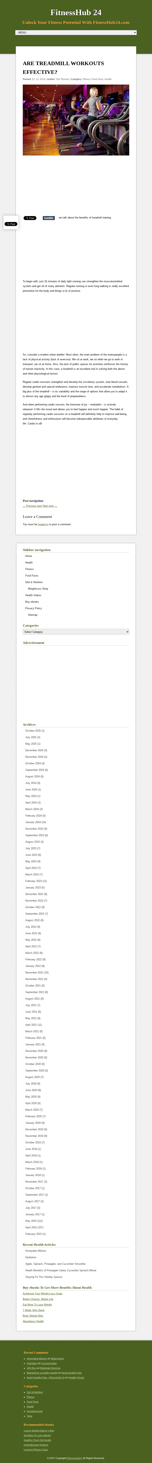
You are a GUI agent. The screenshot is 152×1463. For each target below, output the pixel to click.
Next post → (50, 505)
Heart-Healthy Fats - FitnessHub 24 (46, 1377)
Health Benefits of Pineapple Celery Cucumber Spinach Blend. (61, 1270)
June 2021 (31, 1011)
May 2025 (31, 743)
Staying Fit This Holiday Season (43, 1276)
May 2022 (31, 939)
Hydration (30, 1257)
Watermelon (57, 1358)
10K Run (31, 1368)
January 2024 (33, 822)
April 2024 (31, 802)
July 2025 (30, 737)
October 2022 (33, 907)
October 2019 (33, 1142)
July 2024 (30, 783)
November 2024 (34, 756)
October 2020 (33, 1064)
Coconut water (49, 1363)
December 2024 (34, 750)
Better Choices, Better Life (38, 1299)
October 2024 (33, 763)
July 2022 (30, 926)
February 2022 (33, 959)
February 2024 (33, 815)
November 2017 (34, 1181)
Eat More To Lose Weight (37, 1304)
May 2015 (31, 1220)
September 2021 (34, 992)
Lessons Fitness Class (36, 1449)
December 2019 (34, 1129)
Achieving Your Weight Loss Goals (43, 1293)
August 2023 (32, 841)
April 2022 (31, 946)
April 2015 (31, 1227)
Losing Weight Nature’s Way (39, 1430)
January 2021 (33, 1044)
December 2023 (34, 828)
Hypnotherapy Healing (36, 1445)
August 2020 (32, 1077)
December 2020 (34, 1050)
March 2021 (32, 1031)
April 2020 (31, 1103)
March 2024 (32, 809)
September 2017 (34, 1194)
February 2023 (33, 881)
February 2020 (33, 1116)
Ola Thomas (62, 79)
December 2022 (34, 894)
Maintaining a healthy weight (42, 1373)
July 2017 (30, 1207)
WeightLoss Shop (38, 588)
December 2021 (34, 972)
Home (28, 556)
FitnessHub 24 (76, 12)
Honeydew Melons (35, 1250)
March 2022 (32, 952)
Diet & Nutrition (34, 582)
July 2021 (30, 1005)
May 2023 (31, 861)
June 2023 (31, 854)
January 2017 (33, 1214)
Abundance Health (33, 1321)
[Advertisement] (76, 187)
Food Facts (97, 79)
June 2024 (31, 789)
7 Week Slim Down (34, 1310)
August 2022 (32, 920)
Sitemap (32, 614)
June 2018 (31, 1149)
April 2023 (31, 867)
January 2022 (33, 966)
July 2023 (30, 848)
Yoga (29, 1416)
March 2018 (32, 1162)
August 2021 (32, 998)
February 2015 (33, 1233)
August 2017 (32, 1201)
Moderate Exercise (50, 1368)
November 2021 (34, 979)
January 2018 (33, 1175)
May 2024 (31, 796)
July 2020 (30, 1083)
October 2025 (33, 730)
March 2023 (32, 874)
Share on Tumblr (49, 218)
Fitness (86, 79)
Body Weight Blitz (33, 1315)
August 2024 (32, 776)
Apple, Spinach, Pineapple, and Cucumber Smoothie (55, 1263)
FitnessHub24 (74, 1458)
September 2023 (34, 835)
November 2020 (34, 1057)
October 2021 (33, 985)
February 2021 (33, 1037)
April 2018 (31, 1155)
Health (108, 79)
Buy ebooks (32, 601)
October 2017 (33, 1188)
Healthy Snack (76, 1377)
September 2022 (34, 913)
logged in (43, 524)
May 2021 (31, 1018)
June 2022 (31, 933)
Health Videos (33, 595)
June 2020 (31, 1090)
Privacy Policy (33, 608)
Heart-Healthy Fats (72, 1373)
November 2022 (34, 900)
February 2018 (33, 1168)
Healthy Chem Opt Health (37, 1440)
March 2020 (32, 1109)
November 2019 (34, 1135)
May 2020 (31, 1096)
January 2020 (33, 1122)
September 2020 (34, 1070)
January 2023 (33, 887)
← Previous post (32, 505)
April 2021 (31, 1024)
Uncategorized (35, 1411)
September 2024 (34, 769)
